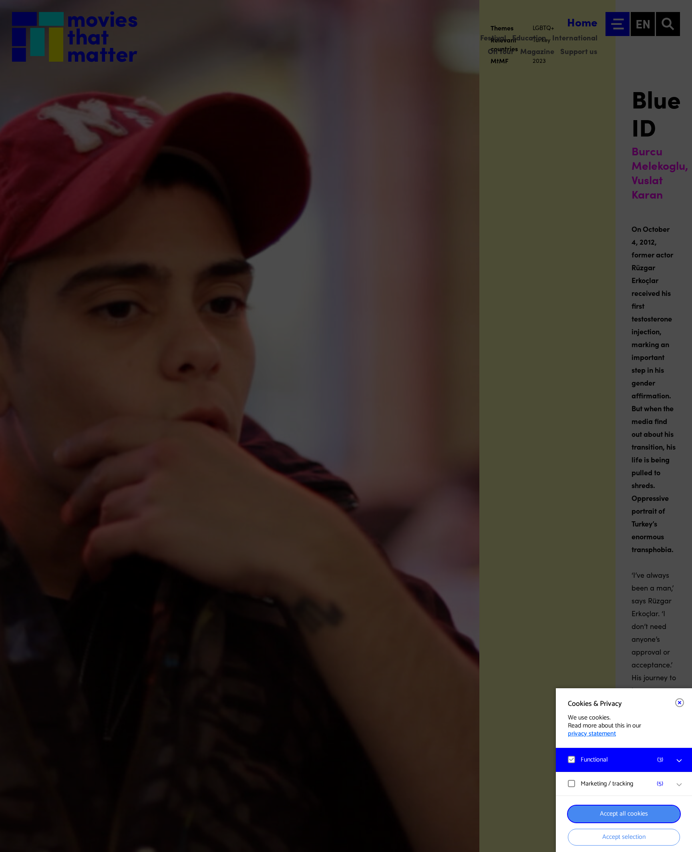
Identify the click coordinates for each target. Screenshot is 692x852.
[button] (616, 759)
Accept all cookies (624, 813)
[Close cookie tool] (679, 702)
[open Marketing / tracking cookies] (679, 785)
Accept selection (624, 837)
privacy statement (592, 733)
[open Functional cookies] (679, 761)
